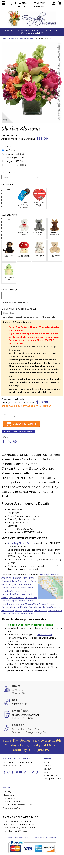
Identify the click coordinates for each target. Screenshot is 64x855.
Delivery (7, 792)
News (46, 772)
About (46, 762)
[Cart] (10, 3)
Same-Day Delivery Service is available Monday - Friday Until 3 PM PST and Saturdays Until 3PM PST (32, 745)
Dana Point (25, 584)
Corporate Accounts (13, 801)
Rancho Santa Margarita (32, 607)
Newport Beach (47, 604)
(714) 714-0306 (44, 634)
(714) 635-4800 (25, 718)
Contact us (48, 765)
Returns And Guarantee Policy (17, 805)
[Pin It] (15, 441)
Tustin (54, 610)
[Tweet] (9, 441)
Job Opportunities (52, 778)
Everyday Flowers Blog (20, 817)
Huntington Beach (11, 594)
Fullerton (6, 591)
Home (4, 39)
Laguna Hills (31, 597)
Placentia (14, 607)
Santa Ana (28, 610)
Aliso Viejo (44, 574)
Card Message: (9, 289)
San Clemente (53, 607)
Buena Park (28, 578)
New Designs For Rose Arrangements (21, 821)
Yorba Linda (27, 613)
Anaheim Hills (8, 578)
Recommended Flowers (21, 39)
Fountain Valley (25, 587)
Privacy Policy (50, 775)
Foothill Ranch (8, 587)
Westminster (13, 613)
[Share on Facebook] (3, 441)
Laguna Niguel (9, 600)
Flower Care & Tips (12, 808)
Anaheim (54, 574)
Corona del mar (9, 581)
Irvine (24, 594)
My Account (8, 795)
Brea (18, 578)
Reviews (47, 769)
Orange (5, 607)
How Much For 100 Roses (15, 831)
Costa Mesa (24, 581)
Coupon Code (10, 798)
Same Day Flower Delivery (21, 543)
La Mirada (19, 604)
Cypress (14, 584)
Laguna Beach (16, 597)
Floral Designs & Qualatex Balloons (19, 827)
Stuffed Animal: (10, 214)
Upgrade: (6, 146)
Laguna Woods (25, 600)
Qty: (3, 414)
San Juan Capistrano (11, 610)
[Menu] (3, 3)
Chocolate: (7, 184)
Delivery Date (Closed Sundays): (19, 308)
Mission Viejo (31, 604)
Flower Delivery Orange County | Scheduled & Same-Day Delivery (32, 31)
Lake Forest (7, 604)
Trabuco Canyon (42, 610)
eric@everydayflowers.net (25, 715)
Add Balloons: (9, 172)
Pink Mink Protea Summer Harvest (19, 824)
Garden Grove (18, 591)
